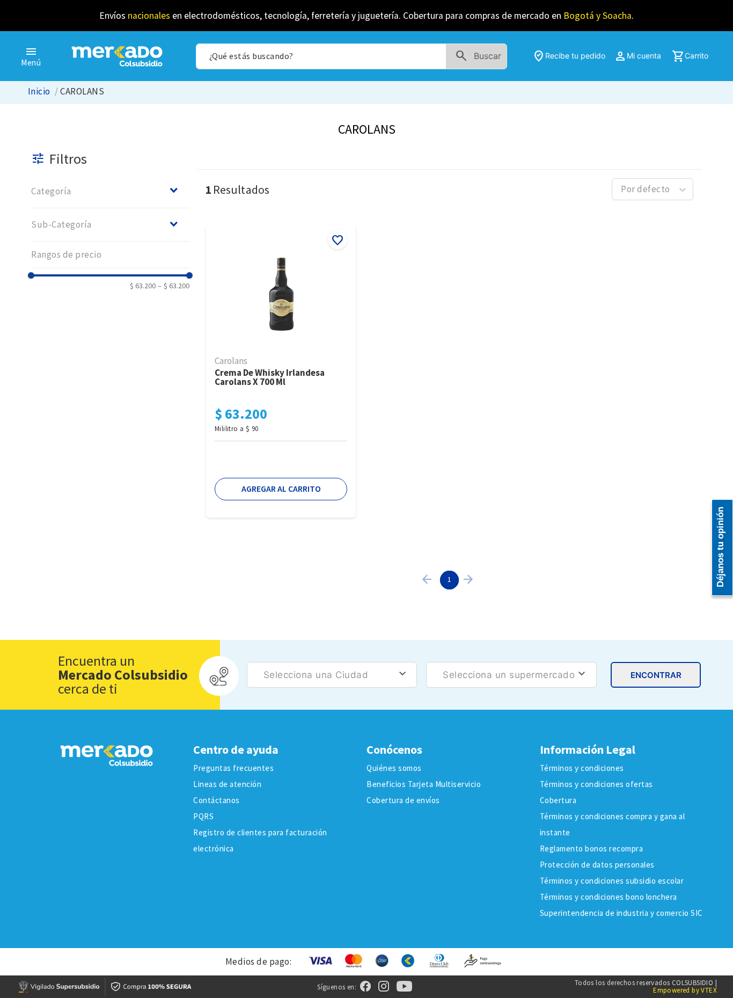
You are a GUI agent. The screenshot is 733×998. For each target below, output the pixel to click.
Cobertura (558, 800)
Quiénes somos (394, 768)
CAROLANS (82, 91)
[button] (110, 191)
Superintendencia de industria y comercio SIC (621, 913)
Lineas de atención (227, 784)
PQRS (203, 816)
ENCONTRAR (656, 675)
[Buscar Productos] (480, 56)
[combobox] (351, 56)
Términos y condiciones (582, 768)
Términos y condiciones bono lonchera (608, 897)
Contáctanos (216, 800)
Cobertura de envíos (403, 800)
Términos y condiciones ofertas (596, 784)
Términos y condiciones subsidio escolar (612, 881)
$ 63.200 (143, 285)
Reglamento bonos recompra (591, 848)
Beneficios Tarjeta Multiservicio (423, 784)
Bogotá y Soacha (597, 15)
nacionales (149, 15)
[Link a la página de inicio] (39, 91)
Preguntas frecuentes (233, 768)
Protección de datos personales (597, 864)
